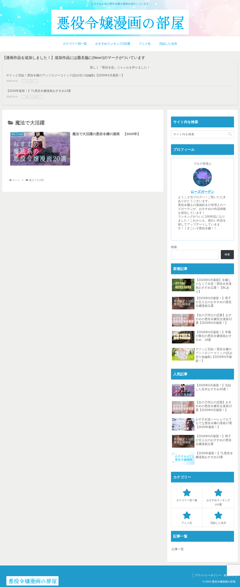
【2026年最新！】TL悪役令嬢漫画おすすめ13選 (38, 90)
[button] (230, 134)
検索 (174, 247)
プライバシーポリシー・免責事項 (214, 575)
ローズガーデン (202, 192)
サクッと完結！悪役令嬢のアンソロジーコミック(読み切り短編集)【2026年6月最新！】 (65, 75)
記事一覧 (178, 549)
